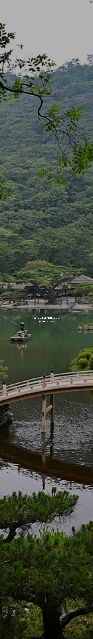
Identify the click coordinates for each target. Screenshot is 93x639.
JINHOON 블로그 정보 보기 (91, 1)
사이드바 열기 (1, 1)
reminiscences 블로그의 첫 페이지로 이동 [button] (46, 1)
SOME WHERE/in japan (50, 321)
